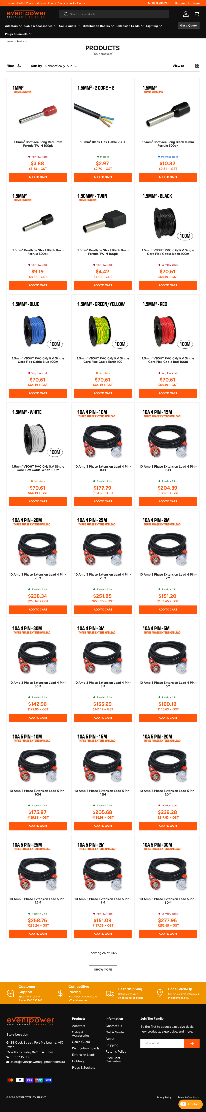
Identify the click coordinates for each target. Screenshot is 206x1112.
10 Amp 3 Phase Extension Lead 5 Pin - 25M (38, 900)
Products (22, 41)
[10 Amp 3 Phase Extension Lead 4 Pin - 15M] (168, 434)
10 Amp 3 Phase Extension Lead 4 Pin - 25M (103, 576)
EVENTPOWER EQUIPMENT (30, 1097)
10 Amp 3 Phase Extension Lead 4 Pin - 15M (168, 468)
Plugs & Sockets (83, 1067)
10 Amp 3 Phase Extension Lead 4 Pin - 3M (103, 684)
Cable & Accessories (80, 1033)
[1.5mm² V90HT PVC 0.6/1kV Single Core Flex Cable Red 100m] (168, 326)
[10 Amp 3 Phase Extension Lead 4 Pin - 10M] (103, 434)
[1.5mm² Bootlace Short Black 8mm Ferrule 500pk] (38, 217)
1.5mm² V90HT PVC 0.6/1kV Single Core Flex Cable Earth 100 (103, 360)
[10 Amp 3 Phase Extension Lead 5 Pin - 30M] (168, 866)
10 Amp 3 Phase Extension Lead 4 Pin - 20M (38, 576)
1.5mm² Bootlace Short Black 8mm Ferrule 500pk (38, 252)
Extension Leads (83, 1055)
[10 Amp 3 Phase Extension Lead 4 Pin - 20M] (38, 542)
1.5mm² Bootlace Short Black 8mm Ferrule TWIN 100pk (103, 252)
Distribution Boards (85, 1048)
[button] (197, 14)
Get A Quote (115, 1032)
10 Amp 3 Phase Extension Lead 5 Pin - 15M (103, 792)
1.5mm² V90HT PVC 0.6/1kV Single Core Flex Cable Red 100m (168, 360)
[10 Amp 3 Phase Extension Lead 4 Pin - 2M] (168, 542)
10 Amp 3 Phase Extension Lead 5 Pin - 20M (168, 792)
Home (9, 41)
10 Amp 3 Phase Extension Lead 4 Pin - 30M (38, 684)
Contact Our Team (187, 3)
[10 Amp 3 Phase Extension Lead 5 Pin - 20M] (168, 758)
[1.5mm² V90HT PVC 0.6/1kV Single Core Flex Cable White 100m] (38, 434)
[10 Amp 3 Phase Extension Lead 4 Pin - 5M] (168, 650)
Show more (103, 969)
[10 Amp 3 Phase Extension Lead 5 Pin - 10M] (38, 758)
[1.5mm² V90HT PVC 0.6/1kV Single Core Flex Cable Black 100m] (168, 217)
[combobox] (114, 14)
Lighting (78, 1061)
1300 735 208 (160, 3)
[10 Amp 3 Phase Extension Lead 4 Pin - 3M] (103, 650)
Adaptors (78, 1026)
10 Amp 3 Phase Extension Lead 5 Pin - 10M (38, 792)
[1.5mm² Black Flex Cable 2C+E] (103, 109)
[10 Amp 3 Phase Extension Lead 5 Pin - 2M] (103, 866)
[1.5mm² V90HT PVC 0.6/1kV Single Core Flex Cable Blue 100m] (38, 326)
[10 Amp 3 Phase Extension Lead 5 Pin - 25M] (38, 866)
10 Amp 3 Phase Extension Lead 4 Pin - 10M (103, 468)
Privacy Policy (164, 1097)
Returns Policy (116, 1051)
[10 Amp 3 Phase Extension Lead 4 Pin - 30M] (38, 650)
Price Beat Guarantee (113, 1059)
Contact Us (114, 1026)
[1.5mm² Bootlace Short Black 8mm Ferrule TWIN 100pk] (103, 217)
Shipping (112, 1045)
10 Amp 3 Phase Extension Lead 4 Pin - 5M (168, 684)
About (110, 1039)
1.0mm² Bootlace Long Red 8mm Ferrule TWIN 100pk (38, 144)
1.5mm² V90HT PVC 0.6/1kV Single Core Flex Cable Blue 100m (38, 360)
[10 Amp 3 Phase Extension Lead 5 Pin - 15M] (103, 758)
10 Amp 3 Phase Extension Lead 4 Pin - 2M (168, 576)
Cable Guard (81, 1042)
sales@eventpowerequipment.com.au (37, 1062)
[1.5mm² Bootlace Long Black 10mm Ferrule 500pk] (168, 109)
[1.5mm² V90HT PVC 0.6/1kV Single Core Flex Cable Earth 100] (103, 326)
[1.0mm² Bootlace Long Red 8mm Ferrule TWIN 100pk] (38, 109)
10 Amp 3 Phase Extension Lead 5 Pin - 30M (168, 900)
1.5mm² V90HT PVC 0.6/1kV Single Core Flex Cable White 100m (38, 468)
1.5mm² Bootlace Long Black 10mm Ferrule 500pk (168, 144)
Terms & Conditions (189, 1097)
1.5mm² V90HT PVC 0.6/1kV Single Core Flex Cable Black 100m (168, 252)
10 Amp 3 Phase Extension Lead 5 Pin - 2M (103, 900)
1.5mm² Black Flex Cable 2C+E (103, 142)
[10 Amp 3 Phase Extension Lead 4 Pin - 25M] (103, 542)
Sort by (36, 66)
